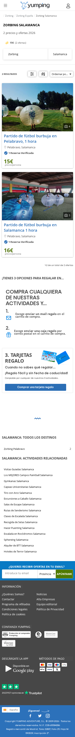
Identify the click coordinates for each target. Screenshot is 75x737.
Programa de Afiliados (16, 604)
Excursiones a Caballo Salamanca (22, 498)
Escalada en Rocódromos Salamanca (24, 533)
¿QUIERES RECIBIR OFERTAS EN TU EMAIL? (37, 566)
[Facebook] (30, 717)
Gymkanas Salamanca (16, 481)
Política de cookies (13, 614)
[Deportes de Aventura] (35, 5)
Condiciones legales (15, 609)
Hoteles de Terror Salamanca (20, 551)
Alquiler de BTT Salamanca (19, 545)
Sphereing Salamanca (16, 539)
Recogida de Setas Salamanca (20, 522)
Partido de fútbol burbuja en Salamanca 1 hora (30, 227)
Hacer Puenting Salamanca (19, 528)
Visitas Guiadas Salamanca (19, 469)
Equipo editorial (47, 604)
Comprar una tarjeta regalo (35, 387)
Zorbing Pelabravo (14, 448)
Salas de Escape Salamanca (19, 504)
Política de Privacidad (50, 609)
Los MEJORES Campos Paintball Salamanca (28, 475)
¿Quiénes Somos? (13, 594)
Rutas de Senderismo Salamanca (22, 510)
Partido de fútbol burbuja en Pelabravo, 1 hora (30, 138)
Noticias (42, 594)
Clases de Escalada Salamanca (21, 516)
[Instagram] (48, 717)
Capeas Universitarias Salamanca (22, 487)
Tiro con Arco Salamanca (18, 492)
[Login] (68, 5)
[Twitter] (40, 717)
